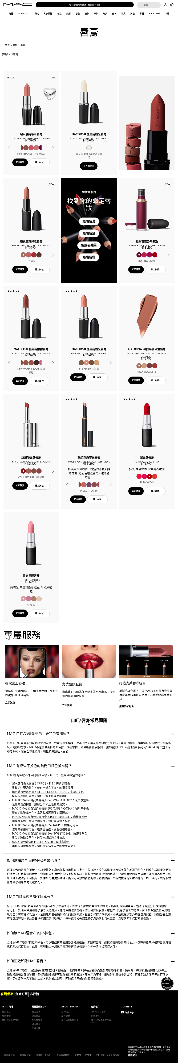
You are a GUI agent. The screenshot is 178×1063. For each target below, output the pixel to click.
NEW (51, 184)
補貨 (123, 14)
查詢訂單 (36, 1012)
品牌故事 (65, 1012)
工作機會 (65, 1016)
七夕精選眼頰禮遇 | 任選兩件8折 (84, 5)
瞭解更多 (132, 1055)
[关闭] (167, 1051)
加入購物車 (88, 166)
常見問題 (36, 1028)
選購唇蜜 (89, 233)
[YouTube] (122, 1012)
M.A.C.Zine (155, 14)
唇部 (15, 45)
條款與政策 (25, 1055)
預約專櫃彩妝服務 (10, 1020)
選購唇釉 (89, 257)
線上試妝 (39, 162)
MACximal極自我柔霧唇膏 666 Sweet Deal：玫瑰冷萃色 (49, 833)
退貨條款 (36, 1016)
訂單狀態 (95, 1016)
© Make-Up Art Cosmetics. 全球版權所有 (97, 1055)
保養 (114, 14)
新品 (59, 14)
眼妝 (96, 14)
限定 (37, 14)
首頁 (7, 45)
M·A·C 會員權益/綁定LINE (101, 1021)
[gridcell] (20, 147)
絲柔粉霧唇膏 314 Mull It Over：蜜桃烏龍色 (41, 842)
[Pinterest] (132, 1012)
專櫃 (142, 14)
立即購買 (20, 162)
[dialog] (31, 136)
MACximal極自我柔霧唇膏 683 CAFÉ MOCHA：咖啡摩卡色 (50, 808)
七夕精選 (48, 14)
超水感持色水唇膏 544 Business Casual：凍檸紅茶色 (48, 792)
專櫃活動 (6, 1016)
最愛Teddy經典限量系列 (127, 747)
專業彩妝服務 (101, 878)
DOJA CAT (24, 14)
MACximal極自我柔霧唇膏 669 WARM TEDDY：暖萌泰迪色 (50, 800)
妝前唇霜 (95, 942)
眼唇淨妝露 (115, 970)
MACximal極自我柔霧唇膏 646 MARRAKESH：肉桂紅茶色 (49, 817)
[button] (147, 123)
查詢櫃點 (6, 1012)
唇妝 (78, 14)
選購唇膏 (89, 221)
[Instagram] (127, 1012)
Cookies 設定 (43, 1055)
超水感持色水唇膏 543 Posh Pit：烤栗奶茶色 (41, 783)
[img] (31, 101)
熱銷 (68, 14)
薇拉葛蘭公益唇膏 (69, 1020)
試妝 (132, 14)
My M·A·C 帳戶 (98, 1012)
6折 (167, 14)
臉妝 (87, 14)
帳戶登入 (36, 1024)
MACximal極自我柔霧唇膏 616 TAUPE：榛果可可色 (45, 825)
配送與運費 (37, 1020)
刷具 (105, 14)
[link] (10, 702)
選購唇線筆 (89, 245)
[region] (150, 1051)
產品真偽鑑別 (62, 1055)
